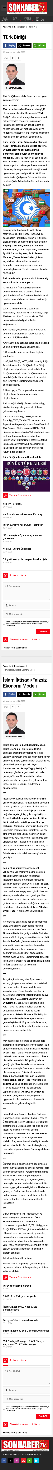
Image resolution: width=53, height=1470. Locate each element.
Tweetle (26, 45)
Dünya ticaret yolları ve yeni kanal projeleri (25, 559)
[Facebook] (3, 1460)
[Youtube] (23, 1460)
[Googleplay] (36, 1460)
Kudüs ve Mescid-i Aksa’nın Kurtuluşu (23, 514)
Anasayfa (7, 27)
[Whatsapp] (29, 1460)
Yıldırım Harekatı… (12, 503)
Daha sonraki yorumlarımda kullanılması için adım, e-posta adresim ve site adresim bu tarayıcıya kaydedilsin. (28, 624)
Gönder (41, 45)
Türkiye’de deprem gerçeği (17, 1285)
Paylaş (12, 45)
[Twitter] (10, 1460)
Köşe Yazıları (19, 27)
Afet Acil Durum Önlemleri (17, 548)
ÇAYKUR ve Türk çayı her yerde (19, 1296)
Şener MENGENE (14, 88)
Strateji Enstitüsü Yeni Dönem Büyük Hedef (26, 1330)
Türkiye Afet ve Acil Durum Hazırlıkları (23, 524)
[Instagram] (16, 1460)
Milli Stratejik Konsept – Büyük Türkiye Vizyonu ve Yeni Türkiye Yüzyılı (23, 1343)
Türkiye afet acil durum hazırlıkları (21, 1320)
